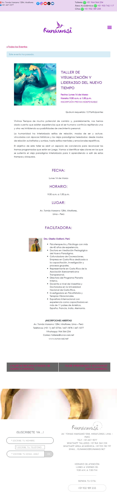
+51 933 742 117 (105, 5)
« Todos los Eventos (17, 46)
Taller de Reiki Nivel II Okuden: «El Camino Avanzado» (30, 367)
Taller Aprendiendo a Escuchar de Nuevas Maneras (86, 367)
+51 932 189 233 (92, 8)
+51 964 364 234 (94, 2)
